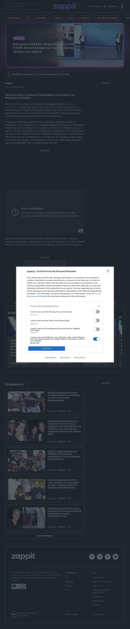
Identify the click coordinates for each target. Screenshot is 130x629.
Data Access (65, 358)
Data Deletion (50, 358)
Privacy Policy (79, 358)
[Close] (109, 271)
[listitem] (65, 306)
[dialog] (65, 314)
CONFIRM (46, 349)
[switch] (96, 311)
